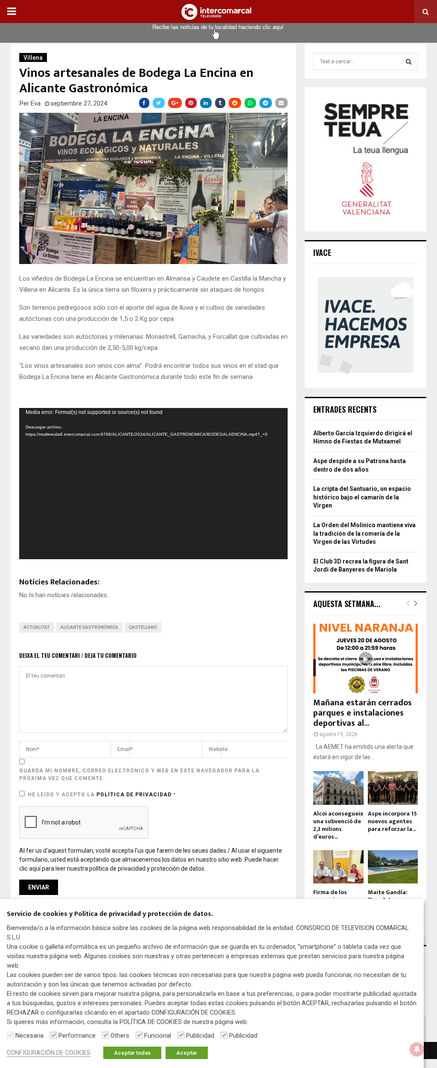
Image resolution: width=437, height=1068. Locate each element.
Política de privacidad (134, 795)
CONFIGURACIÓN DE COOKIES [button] (48, 1052)
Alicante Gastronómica (89, 627)
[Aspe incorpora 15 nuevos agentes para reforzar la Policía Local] (393, 787)
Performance (77, 1035)
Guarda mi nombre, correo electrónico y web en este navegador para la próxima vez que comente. (139, 774)
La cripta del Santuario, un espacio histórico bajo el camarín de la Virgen (362, 497)
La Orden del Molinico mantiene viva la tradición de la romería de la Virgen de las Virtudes (364, 533)
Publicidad (200, 1035)
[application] (153, 483)
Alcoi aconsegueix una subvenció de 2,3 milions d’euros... (338, 825)
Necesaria (29, 1035)
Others (120, 1035)
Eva (36, 103)
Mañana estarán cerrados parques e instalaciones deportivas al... (362, 713)
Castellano (143, 627)
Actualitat (36, 627)
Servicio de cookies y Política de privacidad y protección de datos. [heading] (110, 914)
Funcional (157, 1035)
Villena (33, 57)
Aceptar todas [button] (132, 1053)
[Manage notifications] (417, 1049)
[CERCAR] (408, 61)
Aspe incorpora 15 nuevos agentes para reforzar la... (392, 821)
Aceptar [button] (186, 1053)
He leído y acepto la (102, 795)
